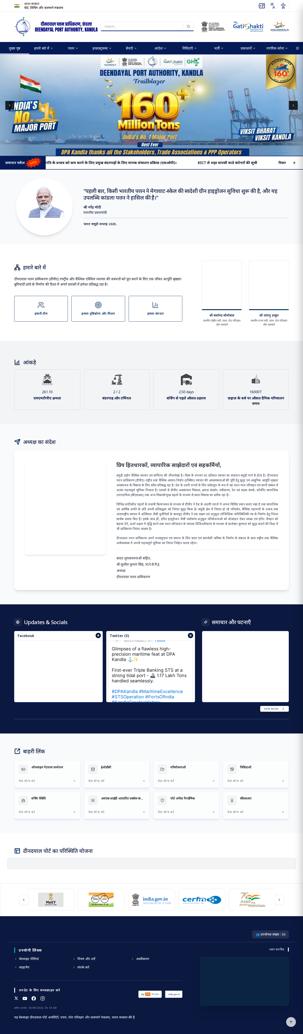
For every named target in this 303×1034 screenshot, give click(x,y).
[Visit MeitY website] (44, 900)
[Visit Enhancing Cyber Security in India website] (195, 900)
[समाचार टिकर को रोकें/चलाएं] (190, 635)
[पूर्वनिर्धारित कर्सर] (291, 1022)
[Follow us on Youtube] (25, 998)
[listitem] (47, 774)
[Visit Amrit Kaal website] (245, 900)
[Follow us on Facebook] (33, 998)
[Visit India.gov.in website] (145, 900)
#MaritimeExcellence (161, 682)
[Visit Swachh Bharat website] (94, 900)
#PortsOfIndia (159, 688)
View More (271, 708)
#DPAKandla (125, 682)
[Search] (188, 26)
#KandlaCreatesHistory (136, 693)
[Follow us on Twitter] (16, 998)
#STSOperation (128, 688)
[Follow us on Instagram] (42, 998)
